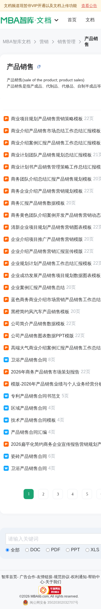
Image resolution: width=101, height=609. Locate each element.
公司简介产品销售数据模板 (38, 323)
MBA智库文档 (17, 41)
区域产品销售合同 (29, 408)
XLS (95, 549)
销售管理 (66, 41)
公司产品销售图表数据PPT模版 (42, 335)
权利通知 (79, 577)
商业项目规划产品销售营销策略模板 (47, 118)
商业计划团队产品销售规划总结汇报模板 (51, 155)
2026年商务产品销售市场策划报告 (45, 372)
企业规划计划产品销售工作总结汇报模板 (51, 263)
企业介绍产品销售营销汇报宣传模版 (47, 251)
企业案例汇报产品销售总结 (38, 287)
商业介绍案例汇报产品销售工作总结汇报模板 (56, 142)
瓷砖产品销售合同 (29, 456)
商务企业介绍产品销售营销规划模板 (47, 191)
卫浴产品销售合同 (29, 359)
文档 (90, 19)
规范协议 (62, 577)
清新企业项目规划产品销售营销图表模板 (51, 227)
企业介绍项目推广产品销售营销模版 (47, 239)
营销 (44, 41)
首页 (72, 19)
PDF (55, 549)
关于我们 (53, 582)
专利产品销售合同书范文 (35, 396)
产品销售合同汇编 (29, 432)
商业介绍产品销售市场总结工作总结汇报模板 (56, 130)
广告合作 (27, 577)
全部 (15, 550)
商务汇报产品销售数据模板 (38, 203)
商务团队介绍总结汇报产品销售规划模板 (51, 179)
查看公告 (89, 5)
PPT (75, 549)
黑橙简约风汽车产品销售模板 (40, 311)
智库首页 (9, 577)
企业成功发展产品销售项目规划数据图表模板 (56, 275)
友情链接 (44, 577)
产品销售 (91, 41)
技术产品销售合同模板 (33, 420)
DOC (35, 549)
